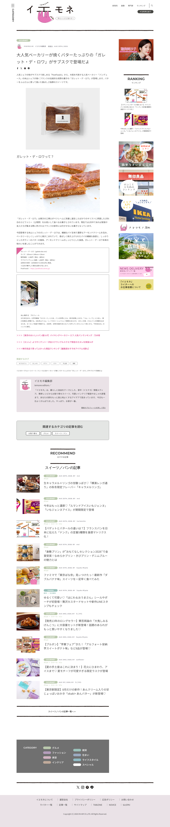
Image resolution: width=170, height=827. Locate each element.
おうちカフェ (23, 363)
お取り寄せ (32, 433)
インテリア (58, 762)
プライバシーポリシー (85, 799)
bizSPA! (126, 804)
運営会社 (64, 799)
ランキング (141, 5)
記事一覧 (63, 804)
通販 (74, 363)
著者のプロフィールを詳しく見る (93, 408)
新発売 (115, 5)
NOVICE (112, 804)
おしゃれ (35, 363)
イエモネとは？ (145, 11)
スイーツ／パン (61, 433)
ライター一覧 (46, 804)
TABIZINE (97, 804)
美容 (54, 757)
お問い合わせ (127, 799)
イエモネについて (44, 799)
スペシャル (88, 764)
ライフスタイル (90, 760)
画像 (123, 5)
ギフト (45, 363)
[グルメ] (63, 40)
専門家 (130, 5)
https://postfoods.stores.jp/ (40, 268)
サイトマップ (80, 804)
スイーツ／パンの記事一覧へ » (62, 711)
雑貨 (84, 750)
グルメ (46, 433)
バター (55, 363)
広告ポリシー (108, 799)
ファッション (59, 752)
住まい (85, 755)
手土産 (65, 363)
